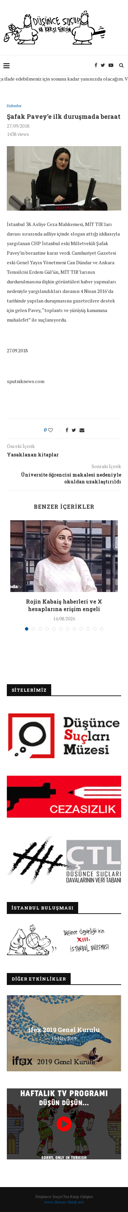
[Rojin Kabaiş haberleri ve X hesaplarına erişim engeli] (64, 556)
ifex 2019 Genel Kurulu (64, 1029)
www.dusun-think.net (64, 1201)
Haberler (14, 106)
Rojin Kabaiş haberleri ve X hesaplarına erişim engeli (64, 605)
